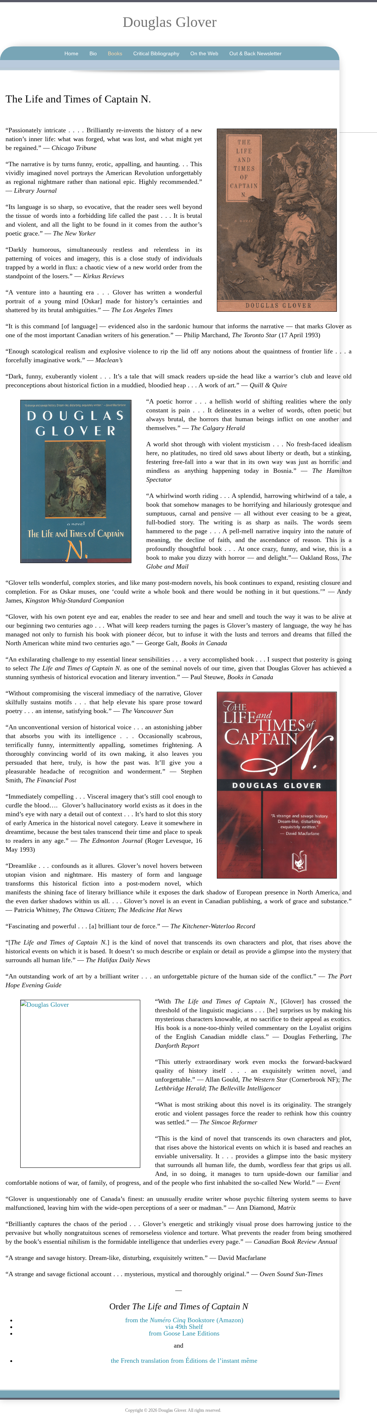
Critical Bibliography (156, 53)
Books (115, 53)
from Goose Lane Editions (184, 1333)
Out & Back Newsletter (255, 53)
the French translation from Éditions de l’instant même (184, 1360)
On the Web (204, 53)
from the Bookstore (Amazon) (184, 1320)
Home (71, 53)
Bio (93, 53)
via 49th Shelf (184, 1326)
